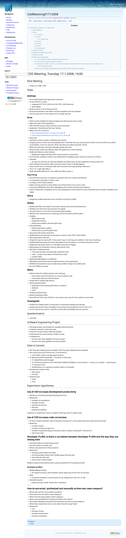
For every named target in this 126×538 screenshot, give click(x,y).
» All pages (9, 61)
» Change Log (10, 48)
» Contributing (10, 45)
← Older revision (37, 21)
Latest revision (48, 21)
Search (7, 71)
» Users (8, 66)
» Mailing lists (10, 32)
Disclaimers (58, 533)
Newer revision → (62, 21)
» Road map (9, 50)
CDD (31, 524)
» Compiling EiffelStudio (14, 43)
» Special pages (10, 90)
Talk (60, 18)
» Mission (8, 20)
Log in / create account (117, 4)
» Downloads (10, 27)
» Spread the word (12, 22)
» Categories (9, 25)
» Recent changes (11, 64)
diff (30, 21)
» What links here (11, 85)
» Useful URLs (10, 53)
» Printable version (12, 93)
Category (31, 521)
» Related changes (12, 88)
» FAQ (7, 30)
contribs (66, 18)
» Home (8, 17)
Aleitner (56, 18)
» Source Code (10, 40)
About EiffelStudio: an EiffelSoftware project (74, 533)
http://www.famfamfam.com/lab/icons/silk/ (47, 133)
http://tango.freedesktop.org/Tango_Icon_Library (50, 135)
